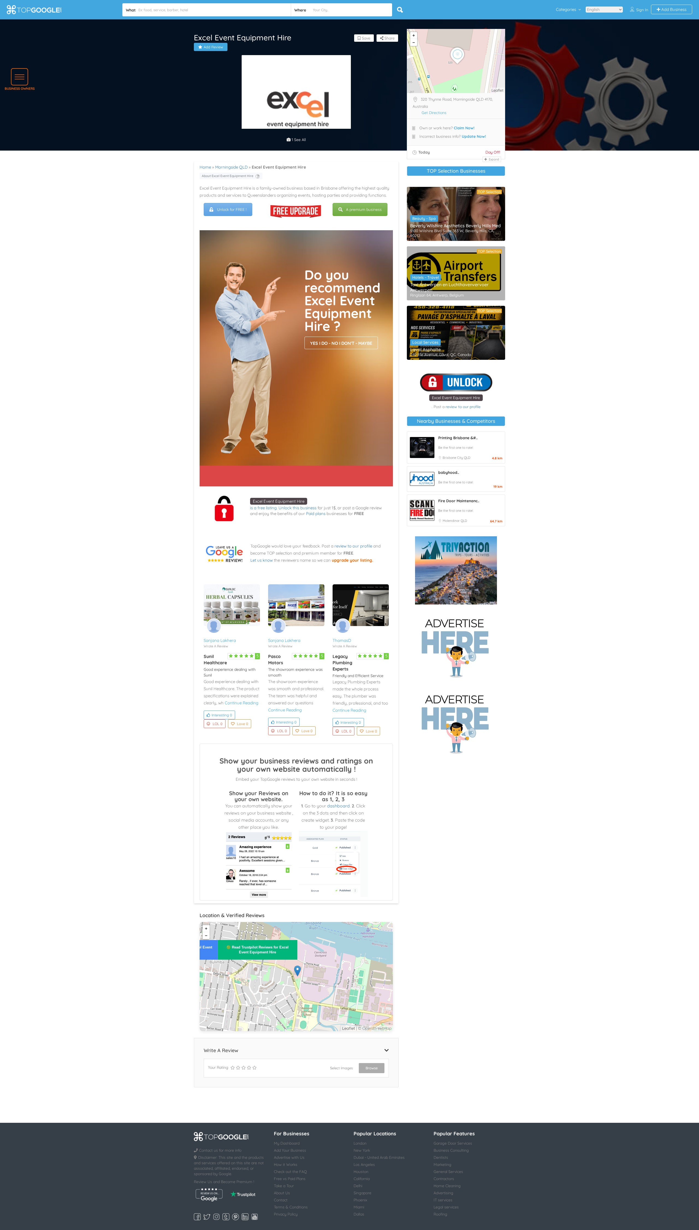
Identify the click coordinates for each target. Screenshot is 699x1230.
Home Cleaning (447, 1185)
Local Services (425, 342)
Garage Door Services (453, 1143)
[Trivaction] (456, 570)
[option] (296, 109)
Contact (281, 1200)
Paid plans (315, 513)
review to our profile (353, 546)
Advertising (443, 1192)
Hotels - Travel (425, 277)
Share (389, 38)
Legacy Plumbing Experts (342, 663)
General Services (448, 1171)
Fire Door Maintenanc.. (458, 500)
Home (205, 167)
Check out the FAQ (290, 1171)
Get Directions (434, 112)
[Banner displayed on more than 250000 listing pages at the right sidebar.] (456, 646)
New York (362, 1150)
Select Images (341, 1068)
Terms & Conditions (291, 1207)
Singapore (362, 1192)
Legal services (446, 1207)
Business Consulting (451, 1150)
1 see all (298, 139)
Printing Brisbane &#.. (458, 437)
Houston (361, 1171)
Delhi (358, 1185)
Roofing (440, 1214)
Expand (493, 159)
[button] (19, 76)
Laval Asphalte (425, 349)
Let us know (261, 560)
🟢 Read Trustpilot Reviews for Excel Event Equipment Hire (257, 949)
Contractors (444, 1178)
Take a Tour (284, 1185)
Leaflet (348, 1028)
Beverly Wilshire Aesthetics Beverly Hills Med (455, 225)
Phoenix (360, 1200)
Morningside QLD (231, 167)
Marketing (442, 1164)
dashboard (338, 806)
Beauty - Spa (424, 218)
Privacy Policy (286, 1214)
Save (365, 38)
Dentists (441, 1157)
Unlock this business (297, 507)
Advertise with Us (289, 1157)
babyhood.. (448, 472)
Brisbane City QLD (456, 458)
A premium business (364, 209)
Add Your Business (290, 1150)
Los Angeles (364, 1164)
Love (242, 724)
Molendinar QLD (455, 521)
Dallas (359, 1214)
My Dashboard (287, 1143)
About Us (282, 1192)
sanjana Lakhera (220, 640)
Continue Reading (241, 702)
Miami (359, 1207)
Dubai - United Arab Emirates (379, 1157)
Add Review (213, 47)
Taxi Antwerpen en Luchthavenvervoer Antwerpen (449, 287)
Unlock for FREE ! (232, 209)
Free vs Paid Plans (290, 1178)
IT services (443, 1200)
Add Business (673, 9)
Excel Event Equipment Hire (278, 501)
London (360, 1143)
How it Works (285, 1164)
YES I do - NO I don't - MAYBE (341, 343)
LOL (218, 724)
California (362, 1178)
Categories (566, 9)
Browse (372, 1068)
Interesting (222, 715)
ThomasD (342, 640)
